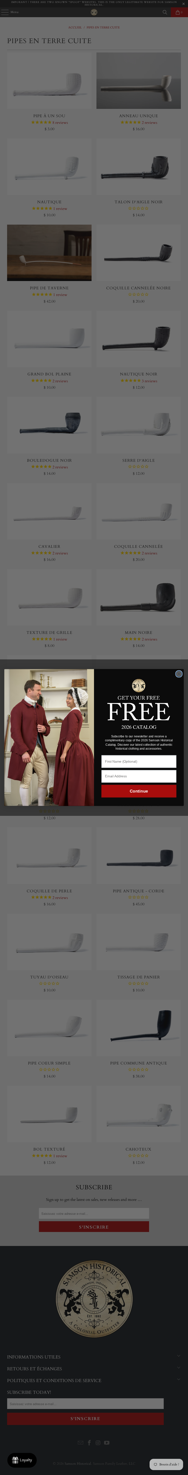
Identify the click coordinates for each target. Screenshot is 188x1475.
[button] (139, 698)
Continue (139, 791)
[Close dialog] (179, 674)
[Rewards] (22, 1460)
